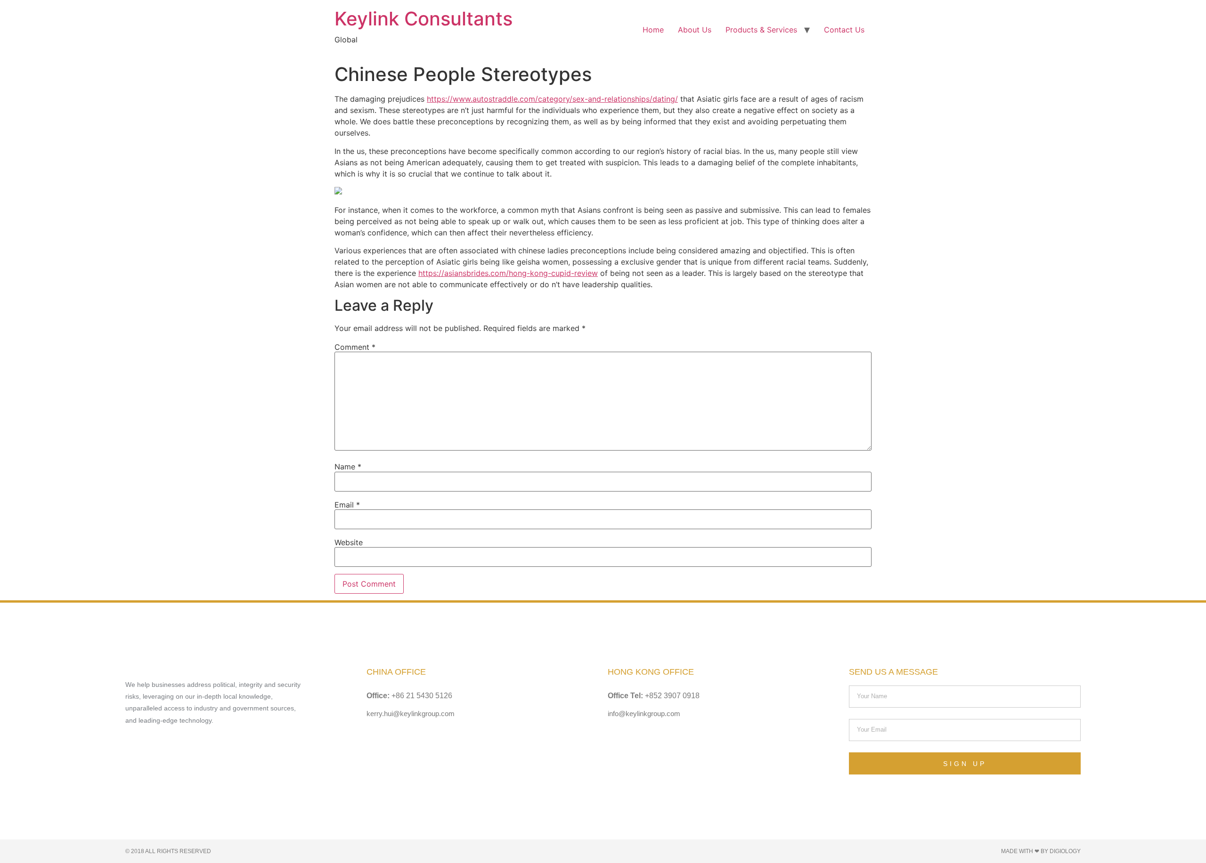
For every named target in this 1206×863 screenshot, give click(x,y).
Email (347, 504)
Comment (354, 347)
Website (348, 542)
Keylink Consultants (423, 18)
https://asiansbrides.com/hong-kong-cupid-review (508, 273)
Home (653, 29)
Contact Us (844, 29)
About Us (694, 29)
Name (347, 466)
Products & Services (761, 29)
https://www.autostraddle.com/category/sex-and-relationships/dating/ (552, 99)
